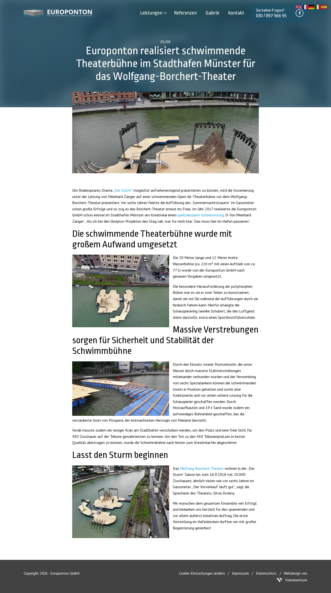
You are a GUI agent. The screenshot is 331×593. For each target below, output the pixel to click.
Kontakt (236, 13)
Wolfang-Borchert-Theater (202, 468)
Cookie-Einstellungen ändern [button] (202, 573)
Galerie (212, 13)
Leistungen (151, 13)
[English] (299, 6)
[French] (305, 6)
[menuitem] (155, 13)
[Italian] (318, 6)
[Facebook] (299, 13)
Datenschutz (266, 573)
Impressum (240, 573)
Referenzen (185, 13)
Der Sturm (123, 190)
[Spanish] (324, 6)
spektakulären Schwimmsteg (200, 215)
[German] (311, 6)
